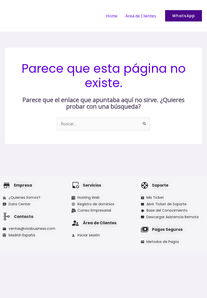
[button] (183, 15)
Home (111, 16)
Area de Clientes (140, 16)
